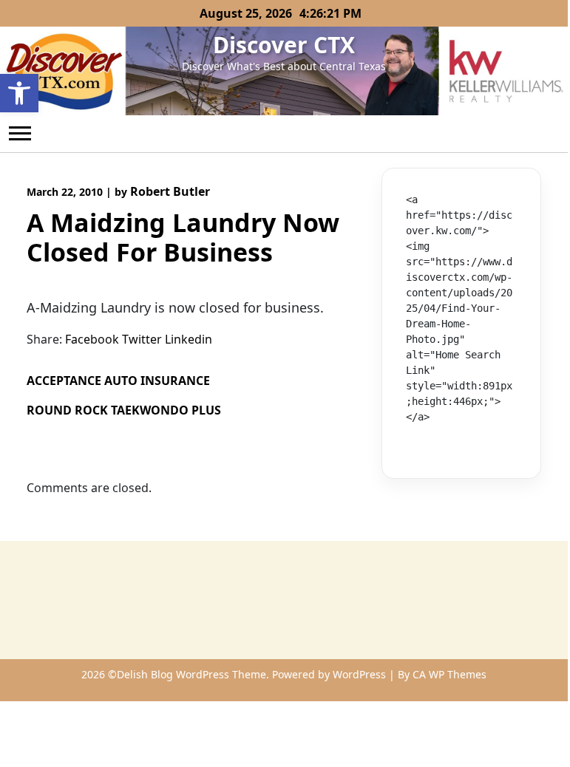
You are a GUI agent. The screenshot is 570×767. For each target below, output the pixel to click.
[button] (19, 93)
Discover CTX (284, 45)
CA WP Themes (449, 674)
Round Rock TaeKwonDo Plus (124, 410)
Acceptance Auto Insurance (118, 380)
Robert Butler (170, 191)
